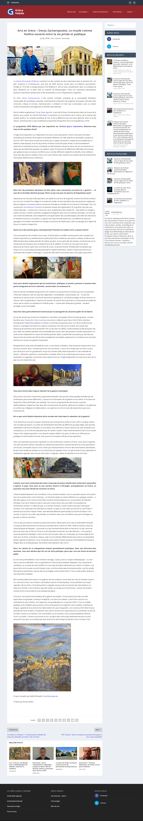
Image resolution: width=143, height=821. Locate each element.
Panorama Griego (13, 806)
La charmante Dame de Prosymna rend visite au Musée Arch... (41, 3)
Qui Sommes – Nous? (58, 796)
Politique (122, 147)
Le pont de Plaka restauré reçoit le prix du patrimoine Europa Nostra (66, 765)
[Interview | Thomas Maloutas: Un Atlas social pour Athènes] (89, 753)
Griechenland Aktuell (14, 801)
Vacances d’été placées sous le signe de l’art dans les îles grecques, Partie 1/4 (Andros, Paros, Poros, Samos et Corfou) (123, 97)
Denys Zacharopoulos (31, 98)
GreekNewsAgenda (50, 696)
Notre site (71, 12)
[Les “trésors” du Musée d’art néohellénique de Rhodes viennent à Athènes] (19, 753)
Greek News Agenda (44, 112)
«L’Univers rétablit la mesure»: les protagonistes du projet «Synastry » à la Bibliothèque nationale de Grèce (123, 64)
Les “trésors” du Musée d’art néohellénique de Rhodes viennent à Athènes (18, 766)
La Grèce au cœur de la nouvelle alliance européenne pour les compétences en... (119, 191)
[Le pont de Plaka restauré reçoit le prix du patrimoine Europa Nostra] (66, 753)
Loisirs (129, 12)
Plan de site (55, 806)
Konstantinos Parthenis (33, 207)
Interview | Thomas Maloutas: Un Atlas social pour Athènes (89, 765)
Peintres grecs (123, 72)
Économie (125, 145)
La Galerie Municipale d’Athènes (26, 81)
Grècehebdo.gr (116, 212)
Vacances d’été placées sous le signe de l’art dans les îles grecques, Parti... (123, 161)
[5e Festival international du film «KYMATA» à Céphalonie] (109, 110)
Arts (52, 38)
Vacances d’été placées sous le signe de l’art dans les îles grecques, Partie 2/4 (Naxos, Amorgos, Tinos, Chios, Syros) (123, 82)
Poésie (119, 73)
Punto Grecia (12, 811)
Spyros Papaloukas (75, 126)
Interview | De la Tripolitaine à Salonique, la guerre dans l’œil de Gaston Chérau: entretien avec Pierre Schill (43, 766)
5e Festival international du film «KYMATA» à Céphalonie (123, 111)
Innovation (116, 147)
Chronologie (55, 801)
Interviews (117, 12)
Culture (58, 38)
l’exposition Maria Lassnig (35, 320)
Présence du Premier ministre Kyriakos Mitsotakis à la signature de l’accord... (119, 171)
